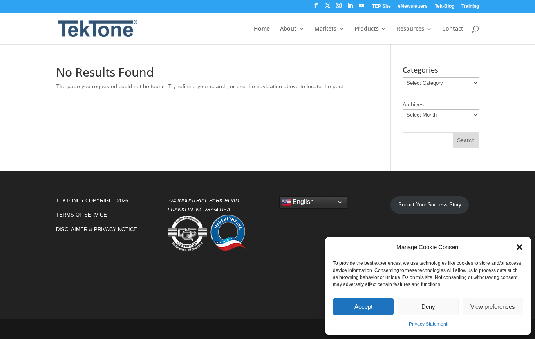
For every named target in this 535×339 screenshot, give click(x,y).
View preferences (492, 306)
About (288, 29)
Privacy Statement (428, 324)
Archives (413, 104)
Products (366, 29)
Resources (410, 29)
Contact (452, 29)
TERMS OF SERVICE (81, 215)
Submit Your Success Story (429, 205)
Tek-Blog (444, 6)
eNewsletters (413, 6)
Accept (363, 306)
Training (470, 6)
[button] (519, 247)
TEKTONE (68, 201)
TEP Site (381, 6)
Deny (428, 306)
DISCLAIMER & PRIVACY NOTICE (96, 229)
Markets (325, 29)
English (302, 202)
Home (262, 29)
